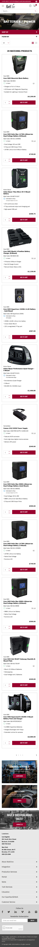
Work (16, 897)
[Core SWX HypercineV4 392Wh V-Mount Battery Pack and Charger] (19, 703)
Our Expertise (7, 897)
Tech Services (7, 887)
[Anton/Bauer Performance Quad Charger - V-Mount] (19, 355)
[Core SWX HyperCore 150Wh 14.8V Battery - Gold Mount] (19, 295)
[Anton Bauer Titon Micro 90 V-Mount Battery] (19, 178)
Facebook (2, 912)
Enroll (19, 801)
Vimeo (22, 912)
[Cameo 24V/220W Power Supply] (19, 415)
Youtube (29, 912)
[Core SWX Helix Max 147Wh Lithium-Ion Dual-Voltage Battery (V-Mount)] (19, 530)
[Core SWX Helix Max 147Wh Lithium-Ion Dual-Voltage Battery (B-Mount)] (19, 121)
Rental (4, 877)
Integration (6, 867)
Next (30, 755)
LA (33, 83)
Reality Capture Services (23, 1)
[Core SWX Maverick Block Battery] (19, 65)
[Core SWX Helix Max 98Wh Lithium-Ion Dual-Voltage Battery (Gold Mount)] (19, 471)
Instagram (36, 912)
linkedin (15, 912)
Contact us (19, 824)
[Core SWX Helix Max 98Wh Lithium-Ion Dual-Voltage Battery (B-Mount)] (19, 588)
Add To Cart (24, 102)
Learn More (19, 776)
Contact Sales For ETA (11, 200)
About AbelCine (8, 862)
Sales (4, 882)
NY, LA (34, 141)
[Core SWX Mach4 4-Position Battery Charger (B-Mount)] (19, 238)
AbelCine (10, 6)
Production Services (9, 872)
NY (34, 550)
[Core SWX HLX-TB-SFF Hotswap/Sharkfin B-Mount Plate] (19, 645)
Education (6, 892)
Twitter (9, 912)
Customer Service (8, 902)
